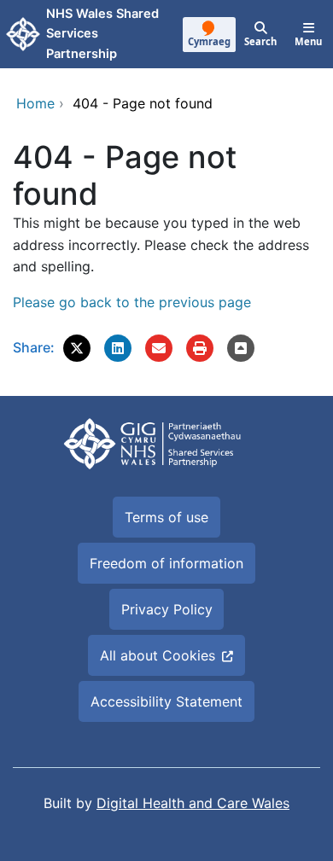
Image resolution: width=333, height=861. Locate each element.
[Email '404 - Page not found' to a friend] (158, 348)
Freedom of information (166, 563)
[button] (76, 348)
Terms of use (166, 517)
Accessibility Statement (166, 701)
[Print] (199, 348)
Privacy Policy (167, 609)
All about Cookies (157, 655)
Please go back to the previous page (132, 302)
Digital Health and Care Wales (192, 803)
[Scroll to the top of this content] (240, 348)
